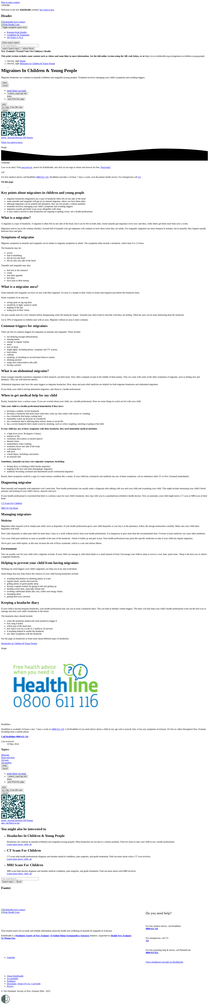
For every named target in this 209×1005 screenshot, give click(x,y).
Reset (28, 48)
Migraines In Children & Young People (37, 63)
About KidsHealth (15, 976)
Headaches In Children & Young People (19, 643)
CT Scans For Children (11, 503)
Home (22, 61)
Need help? (106, 167)
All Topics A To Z (15, 37)
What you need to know (12, 142)
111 (139, 177)
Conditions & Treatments (18, 35)
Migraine (5, 755)
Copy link (17, 93)
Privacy (10, 986)
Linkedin (11, 957)
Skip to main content (10, 2)
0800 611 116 (42, 177)
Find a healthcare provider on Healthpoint (164, 962)
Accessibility (12, 978)
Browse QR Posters (17, 137)
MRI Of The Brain (9, 508)
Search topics (11, 48)
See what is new (47, 10)
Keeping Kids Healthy (17, 32)
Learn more (19, 844)
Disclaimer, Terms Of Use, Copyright (23, 983)
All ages (5, 760)
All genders (6, 762)
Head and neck (8, 757)
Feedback (11, 981)
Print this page (16, 99)
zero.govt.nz (26, 167)
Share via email (16, 90)
